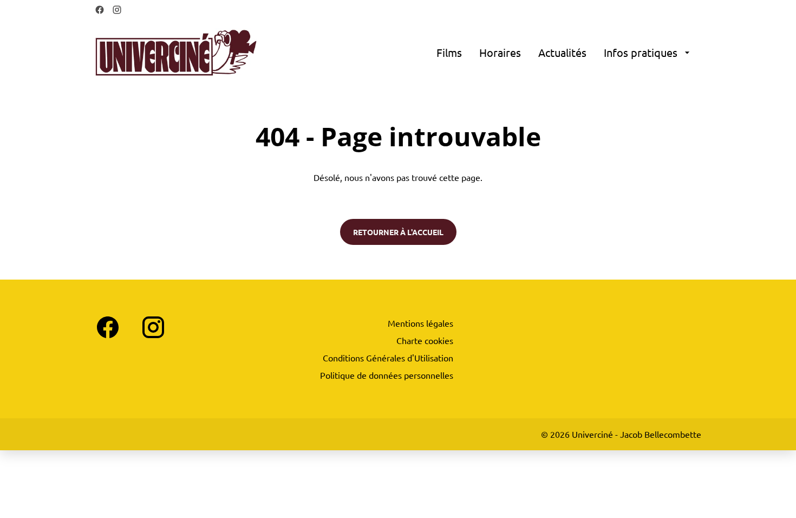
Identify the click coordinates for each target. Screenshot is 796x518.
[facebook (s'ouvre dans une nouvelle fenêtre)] (100, 10)
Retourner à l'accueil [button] (398, 232)
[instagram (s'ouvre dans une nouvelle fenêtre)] (117, 10)
